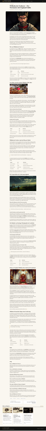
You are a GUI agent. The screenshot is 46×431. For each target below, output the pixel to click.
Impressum (38, 428)
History (26, 1)
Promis (28, 1)
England (11, 398)
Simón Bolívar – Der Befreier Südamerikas (15, 401)
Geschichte (14, 398)
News (23, 1)
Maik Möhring (12, 9)
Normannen (18, 398)
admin (3, 423)
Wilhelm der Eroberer (23, 398)
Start (21, 1)
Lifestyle (31, 1)
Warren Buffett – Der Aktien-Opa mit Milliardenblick (31, 402)
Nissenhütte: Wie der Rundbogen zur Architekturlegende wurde (7, 416)
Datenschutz (42, 428)
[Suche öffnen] (42, 1)
